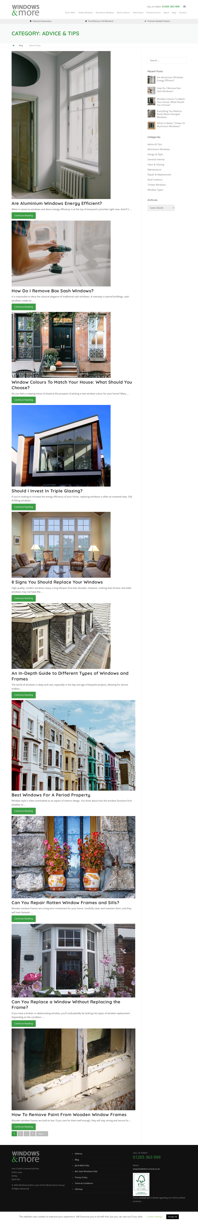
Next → (42, 1133)
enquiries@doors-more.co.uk (146, 1168)
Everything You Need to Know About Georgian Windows (169, 114)
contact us (144, 1197)
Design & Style (155, 154)
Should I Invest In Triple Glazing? (47, 490)
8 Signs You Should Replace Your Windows (57, 582)
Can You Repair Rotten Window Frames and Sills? (65, 902)
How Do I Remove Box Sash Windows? (53, 290)
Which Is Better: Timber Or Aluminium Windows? (171, 125)
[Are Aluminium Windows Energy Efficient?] (61, 124)
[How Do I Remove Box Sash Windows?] (61, 253)
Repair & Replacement (159, 174)
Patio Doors (138, 12)
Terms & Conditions (84, 1183)
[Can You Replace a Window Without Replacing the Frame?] (73, 960)
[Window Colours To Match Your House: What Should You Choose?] (61, 344)
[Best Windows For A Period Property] (73, 744)
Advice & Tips (155, 144)
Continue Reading (23, 215)
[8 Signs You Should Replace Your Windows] (61, 544)
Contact (182, 12)
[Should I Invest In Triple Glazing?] (61, 445)
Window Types (155, 189)
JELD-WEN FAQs (82, 1165)
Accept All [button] (172, 1216)
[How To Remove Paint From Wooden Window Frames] (73, 1069)
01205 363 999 (171, 6)
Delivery (78, 1153)
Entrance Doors (153, 12)
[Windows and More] (25, 9)
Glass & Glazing (156, 164)
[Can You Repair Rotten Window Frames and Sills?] (73, 856)
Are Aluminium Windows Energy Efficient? (57, 203)
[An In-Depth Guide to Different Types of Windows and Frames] (61, 635)
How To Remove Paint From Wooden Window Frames (69, 1114)
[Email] (184, 6)
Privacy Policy (81, 1177)
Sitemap (78, 1189)
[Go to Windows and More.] (14, 45)
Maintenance (154, 169)
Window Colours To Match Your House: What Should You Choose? (171, 101)
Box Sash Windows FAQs (86, 1171)
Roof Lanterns (123, 12)
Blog (174, 12)
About (166, 12)
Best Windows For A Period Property (51, 795)
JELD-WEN (70, 12)
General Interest (156, 159)
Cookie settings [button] (154, 1216)
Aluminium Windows (105, 12)
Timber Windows (85, 12)
